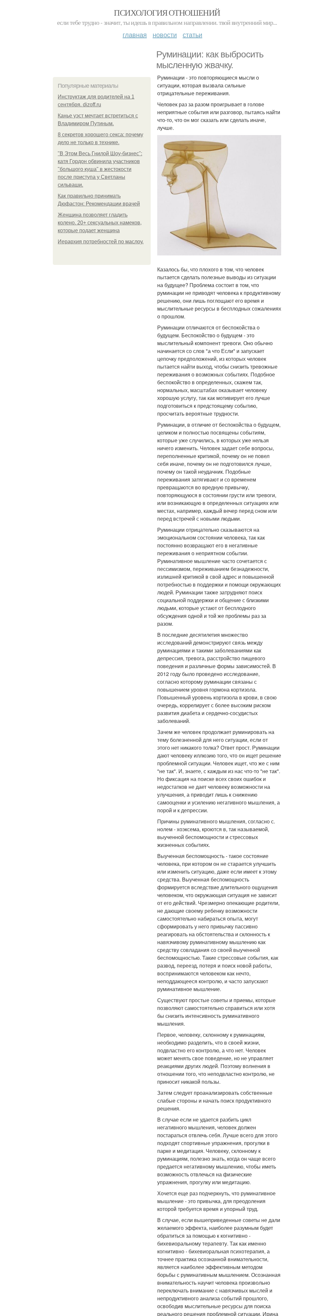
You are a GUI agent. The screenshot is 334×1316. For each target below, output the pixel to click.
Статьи (192, 34)
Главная (135, 34)
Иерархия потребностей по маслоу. (101, 241)
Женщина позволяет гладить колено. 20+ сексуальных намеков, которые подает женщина (100, 222)
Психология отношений (167, 12)
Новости (165, 34)
